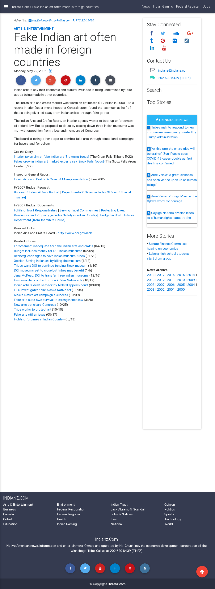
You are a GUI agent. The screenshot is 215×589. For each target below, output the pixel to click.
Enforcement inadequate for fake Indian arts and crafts (53, 246)
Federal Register (188, 6)
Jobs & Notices (122, 514)
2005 (181, 284)
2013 (151, 280)
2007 (161, 284)
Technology (172, 519)
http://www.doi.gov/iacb (75, 233)
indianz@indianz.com (173, 70)
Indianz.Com (20, 7)
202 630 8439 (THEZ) (174, 78)
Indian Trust (119, 504)
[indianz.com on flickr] (175, 40)
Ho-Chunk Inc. (129, 545)
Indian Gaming (163, 6)
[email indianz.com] (153, 70)
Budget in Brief (111, 215)
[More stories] (50, 71)
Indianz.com (117, 584)
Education (10, 524)
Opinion (169, 504)
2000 (181, 289)
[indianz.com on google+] (190, 33)
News (146, 6)
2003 (151, 289)
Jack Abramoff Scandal (127, 509)
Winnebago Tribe (83, 550)
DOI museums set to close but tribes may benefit (49, 270)
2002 (161, 289)
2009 (191, 280)
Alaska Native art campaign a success (41, 295)
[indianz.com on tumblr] (152, 40)
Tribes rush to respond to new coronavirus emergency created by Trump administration (171, 132)
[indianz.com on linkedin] (153, 48)
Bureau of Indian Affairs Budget (36, 192)
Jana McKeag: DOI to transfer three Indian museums (51, 275)
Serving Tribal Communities (79, 210)
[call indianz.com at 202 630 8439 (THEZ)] (153, 77)
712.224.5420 (84, 20)
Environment (66, 504)
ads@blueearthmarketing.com (51, 20)
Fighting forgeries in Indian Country (39, 319)
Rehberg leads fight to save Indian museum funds (49, 256)
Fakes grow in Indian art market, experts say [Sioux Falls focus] (59, 161)
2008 (151, 284)
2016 (171, 275)
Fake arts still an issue (29, 314)
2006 (171, 284)
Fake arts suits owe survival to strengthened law (48, 300)
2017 (161, 275)
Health (61, 519)
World (168, 524)
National (116, 524)
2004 (191, 284)
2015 (181, 275)
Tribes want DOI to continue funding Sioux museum (51, 265)
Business (9, 509)
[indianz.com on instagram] (187, 40)
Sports (169, 514)
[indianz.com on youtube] (164, 48)
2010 (181, 280)
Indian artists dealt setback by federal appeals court (51, 285)
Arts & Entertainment (34, 28)
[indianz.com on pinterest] (163, 40)
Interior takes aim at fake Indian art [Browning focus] (51, 156)
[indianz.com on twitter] (163, 33)
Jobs (206, 6)
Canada (8, 514)
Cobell (7, 519)
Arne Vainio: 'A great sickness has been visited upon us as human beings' (172, 180)
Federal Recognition (71, 509)
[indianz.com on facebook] (152, 33)
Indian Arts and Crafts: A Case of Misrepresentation (51, 179)
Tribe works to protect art (32, 309)
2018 (151, 275)
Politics (169, 509)
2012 (161, 280)
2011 (171, 280)
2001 (171, 289)
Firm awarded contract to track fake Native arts (48, 280)
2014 (191, 275)
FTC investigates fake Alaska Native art (42, 290)
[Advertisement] (75, 358)
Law (114, 519)
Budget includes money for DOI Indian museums (48, 251)
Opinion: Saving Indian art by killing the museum (47, 260)
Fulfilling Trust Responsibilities (35, 210)
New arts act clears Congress (35, 304)
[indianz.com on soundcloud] (177, 33)
